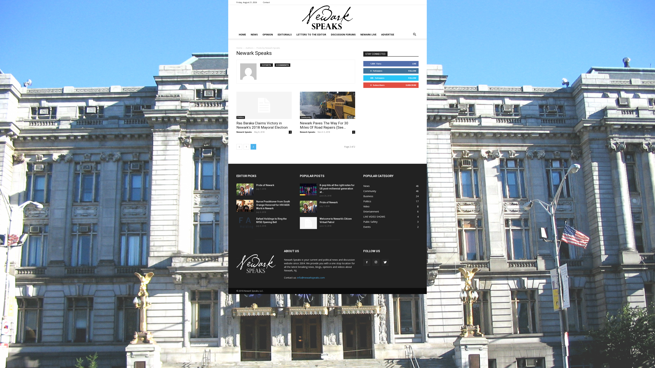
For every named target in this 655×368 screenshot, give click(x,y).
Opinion (268, 34)
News (254, 34)
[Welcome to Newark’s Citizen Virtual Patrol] (308, 223)
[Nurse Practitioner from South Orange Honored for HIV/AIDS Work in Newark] (244, 206)
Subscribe (411, 85)
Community (306, 117)
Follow (412, 71)
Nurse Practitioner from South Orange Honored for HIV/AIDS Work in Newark (273, 205)
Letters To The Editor (311, 34)
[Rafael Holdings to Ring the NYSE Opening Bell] (244, 223)
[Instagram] (376, 262)
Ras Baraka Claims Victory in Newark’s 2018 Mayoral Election (262, 125)
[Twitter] (385, 262)
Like (414, 63)
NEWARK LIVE (368, 34)
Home (242, 34)
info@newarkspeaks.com (311, 277)
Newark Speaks (244, 132)
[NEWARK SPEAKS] (327, 17)
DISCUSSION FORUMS (343, 34)
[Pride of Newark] (244, 189)
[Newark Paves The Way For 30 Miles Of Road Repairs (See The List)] (327, 105)
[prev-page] (239, 147)
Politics (240, 117)
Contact (266, 2)
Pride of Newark (265, 185)
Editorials (285, 34)
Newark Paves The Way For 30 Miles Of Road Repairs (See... (324, 125)
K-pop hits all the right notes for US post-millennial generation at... (337, 188)
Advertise (387, 34)
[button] (414, 34)
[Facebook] (366, 262)
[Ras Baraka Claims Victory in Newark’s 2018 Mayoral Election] (264, 105)
